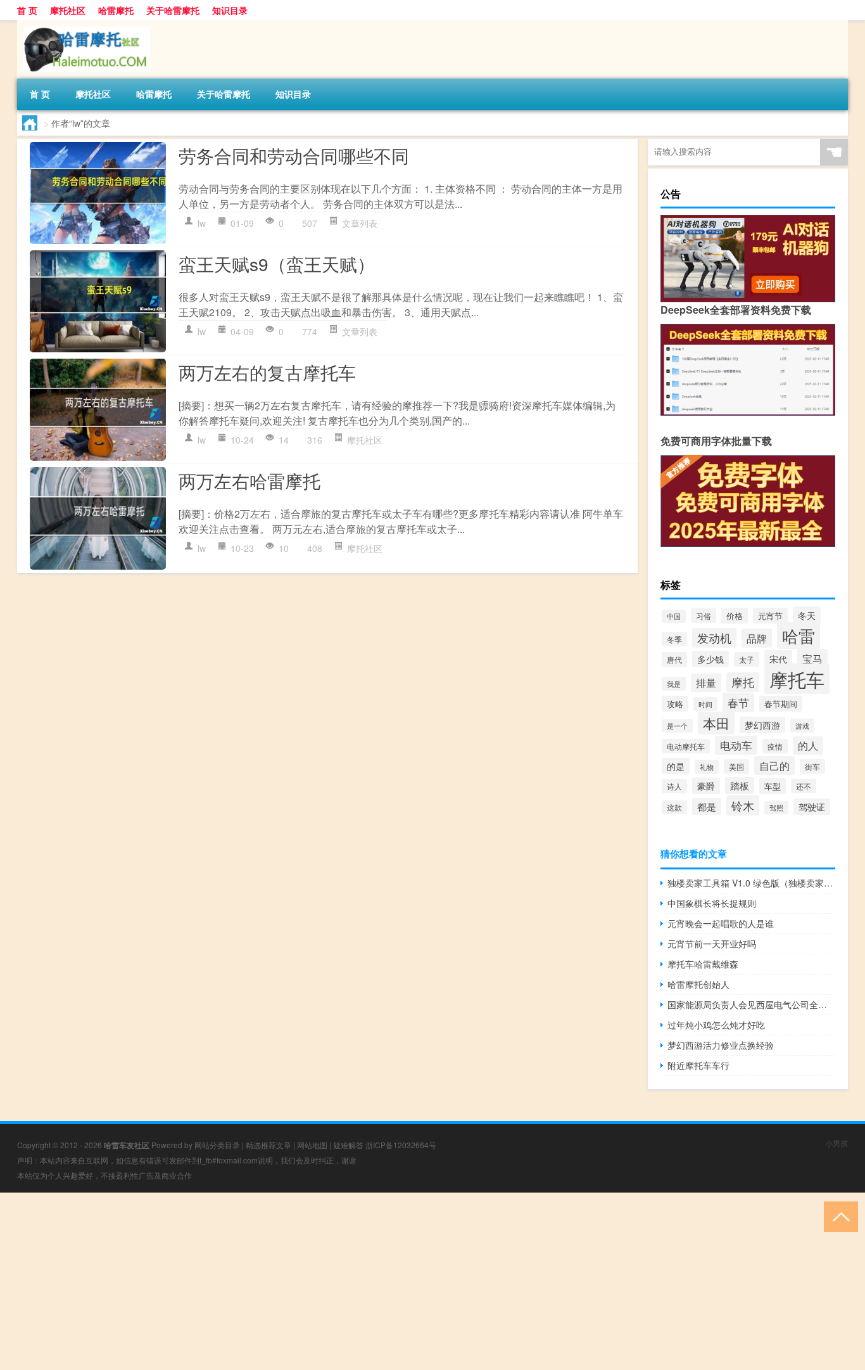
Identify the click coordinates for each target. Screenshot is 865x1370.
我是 (674, 684)
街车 (812, 766)
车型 (772, 786)
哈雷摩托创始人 (698, 984)
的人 (808, 745)
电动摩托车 (686, 746)
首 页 (27, 10)
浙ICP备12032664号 (400, 1144)
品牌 (757, 638)
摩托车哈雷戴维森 (702, 963)
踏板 (739, 785)
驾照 (776, 807)
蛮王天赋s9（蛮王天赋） (277, 263)
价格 (734, 616)
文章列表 (359, 223)
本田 (716, 723)
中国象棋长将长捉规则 (711, 903)
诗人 (674, 786)
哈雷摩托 (116, 10)
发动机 (714, 638)
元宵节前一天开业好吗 (711, 943)
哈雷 (798, 635)
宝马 (812, 658)
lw (202, 223)
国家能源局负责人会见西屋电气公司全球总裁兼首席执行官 (751, 1004)
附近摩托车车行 (698, 1065)
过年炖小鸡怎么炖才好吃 (716, 1024)
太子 (746, 659)
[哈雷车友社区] (83, 24)
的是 (676, 766)
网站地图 (312, 1144)
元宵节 (770, 616)
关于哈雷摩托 (172, 10)
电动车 (736, 745)
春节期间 (780, 704)
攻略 (675, 704)
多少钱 (710, 659)
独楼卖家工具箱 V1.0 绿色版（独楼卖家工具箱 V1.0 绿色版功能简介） (751, 882)
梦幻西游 (762, 725)
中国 (674, 616)
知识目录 (230, 10)
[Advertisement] (380, 1281)
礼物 (707, 767)
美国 (736, 766)
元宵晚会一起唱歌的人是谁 (720, 923)
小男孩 (836, 1142)
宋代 (778, 658)
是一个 (677, 726)
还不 (803, 786)
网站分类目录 (217, 1144)
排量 (706, 682)
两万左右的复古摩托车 (267, 372)
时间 (705, 704)
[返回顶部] (838, 1215)
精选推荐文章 (268, 1144)
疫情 (775, 746)
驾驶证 (812, 806)
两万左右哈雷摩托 (249, 480)
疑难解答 (348, 1144)
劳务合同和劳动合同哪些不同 (294, 155)
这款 (674, 807)
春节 (738, 702)
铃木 (742, 805)
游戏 (802, 725)
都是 (706, 806)
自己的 (774, 765)
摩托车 (796, 678)
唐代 (674, 659)
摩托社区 (67, 10)
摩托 (742, 682)
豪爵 (706, 785)
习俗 (703, 615)
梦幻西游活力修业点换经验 (720, 1045)
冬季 (674, 639)
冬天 (807, 615)
